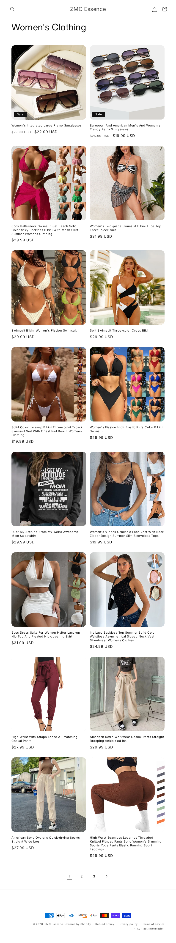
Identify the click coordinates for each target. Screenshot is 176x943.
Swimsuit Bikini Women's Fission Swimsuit (44, 330)
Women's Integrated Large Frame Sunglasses (46, 125)
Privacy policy (128, 924)
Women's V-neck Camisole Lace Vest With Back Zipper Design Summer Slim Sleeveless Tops (127, 533)
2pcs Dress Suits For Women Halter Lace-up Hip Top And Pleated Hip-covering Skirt (45, 634)
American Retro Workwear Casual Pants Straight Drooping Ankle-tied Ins (127, 739)
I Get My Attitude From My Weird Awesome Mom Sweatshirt (44, 533)
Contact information (151, 928)
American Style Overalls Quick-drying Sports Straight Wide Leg (45, 839)
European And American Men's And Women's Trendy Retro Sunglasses (125, 127)
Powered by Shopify (77, 924)
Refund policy (104, 924)
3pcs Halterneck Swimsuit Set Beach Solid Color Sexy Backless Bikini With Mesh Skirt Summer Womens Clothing (44, 230)
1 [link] (69, 876)
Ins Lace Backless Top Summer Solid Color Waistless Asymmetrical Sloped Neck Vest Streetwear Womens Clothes (123, 636)
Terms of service (153, 924)
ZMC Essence (54, 924)
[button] (12, 9)
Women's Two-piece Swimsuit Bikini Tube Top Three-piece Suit (125, 228)
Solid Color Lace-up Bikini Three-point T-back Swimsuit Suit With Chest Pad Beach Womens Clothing (47, 431)
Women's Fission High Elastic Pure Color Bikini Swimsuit (126, 429)
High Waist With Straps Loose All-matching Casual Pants (44, 739)
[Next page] (107, 876)
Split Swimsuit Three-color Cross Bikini (120, 330)
